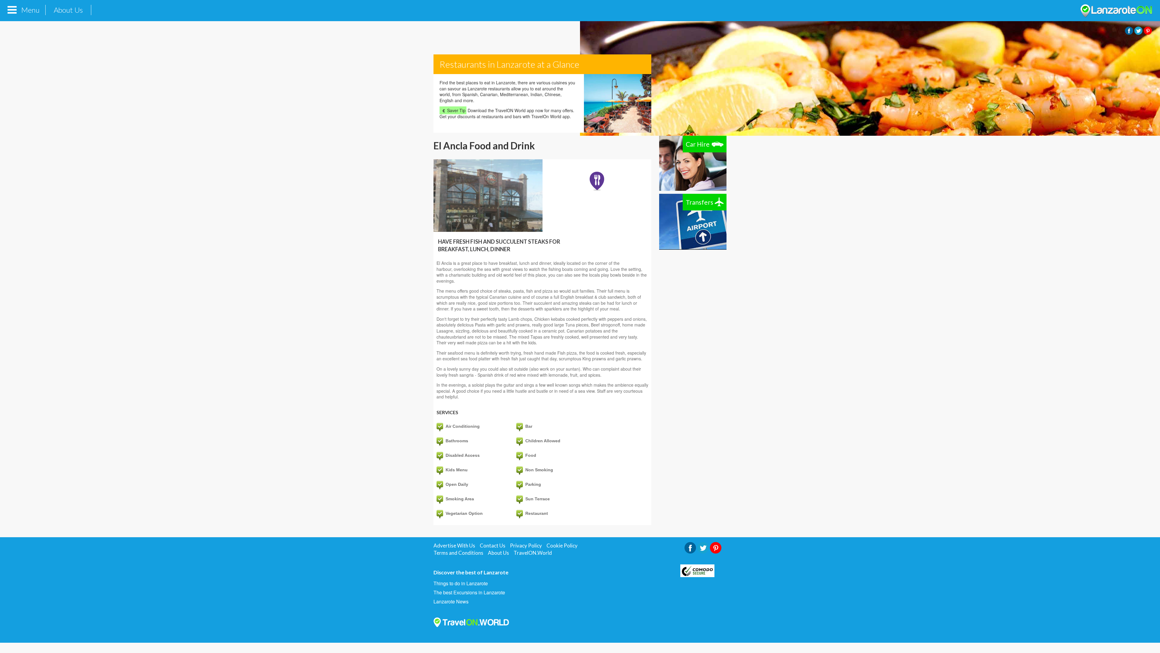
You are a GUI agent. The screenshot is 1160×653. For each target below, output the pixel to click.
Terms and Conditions (458, 553)
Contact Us (492, 545)
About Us (68, 9)
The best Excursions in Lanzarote (469, 592)
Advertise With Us (454, 545)
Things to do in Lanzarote (460, 583)
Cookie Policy (562, 545)
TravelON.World (533, 553)
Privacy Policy (526, 545)
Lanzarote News (451, 601)
